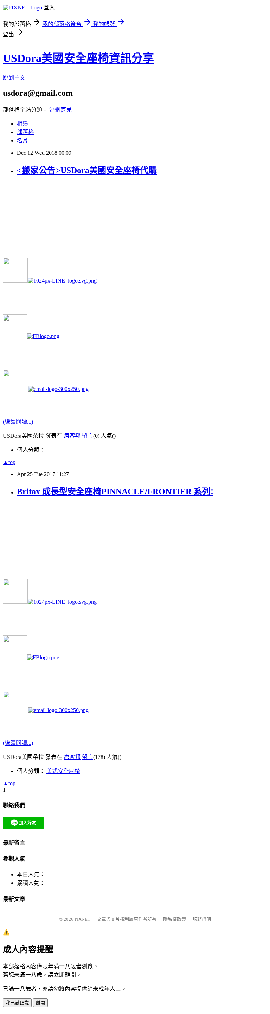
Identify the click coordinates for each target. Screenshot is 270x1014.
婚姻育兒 (60, 110)
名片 (22, 141)
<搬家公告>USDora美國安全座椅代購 (87, 170)
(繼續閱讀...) (18, 422)
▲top (9, 462)
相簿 (22, 124)
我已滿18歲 (17, 1003)
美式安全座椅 (63, 771)
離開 (40, 1003)
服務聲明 (202, 919)
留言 (87, 436)
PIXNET (82, 919)
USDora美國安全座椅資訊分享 (78, 58)
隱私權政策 (174, 919)
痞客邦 (72, 436)
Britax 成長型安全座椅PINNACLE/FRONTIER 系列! (115, 491)
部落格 (25, 132)
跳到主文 (14, 78)
